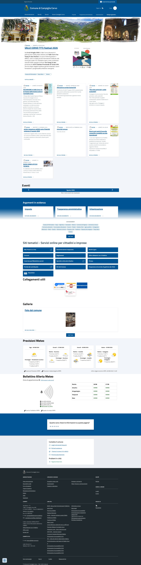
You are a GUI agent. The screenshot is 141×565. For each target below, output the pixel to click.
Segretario (25, 498)
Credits (50, 559)
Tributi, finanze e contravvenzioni (79, 484)
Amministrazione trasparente (78, 513)
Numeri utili (25, 532)
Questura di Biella (51, 520)
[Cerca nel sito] (114, 8)
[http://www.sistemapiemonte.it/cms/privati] (82, 286)
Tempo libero (96, 229)
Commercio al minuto (93, 224)
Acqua (56, 224)
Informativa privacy (76, 506)
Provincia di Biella (51, 511)
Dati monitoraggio (27, 559)
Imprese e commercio (76, 481)
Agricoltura (61, 224)
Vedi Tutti (70, 236)
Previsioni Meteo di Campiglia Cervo (55, 527)
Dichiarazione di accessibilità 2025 (55, 553)
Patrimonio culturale (61, 229)
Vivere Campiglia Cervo (58, 14)
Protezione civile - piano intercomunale (56, 529)
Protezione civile (70, 229)
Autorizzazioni (50, 484)
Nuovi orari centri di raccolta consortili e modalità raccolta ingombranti (98, 133)
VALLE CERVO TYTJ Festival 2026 (41, 47)
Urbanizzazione (99, 14)
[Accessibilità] (4, 560)
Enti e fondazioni (27, 486)
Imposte (74, 14)
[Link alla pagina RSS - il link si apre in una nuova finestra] (102, 8)
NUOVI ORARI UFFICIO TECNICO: (30, 165)
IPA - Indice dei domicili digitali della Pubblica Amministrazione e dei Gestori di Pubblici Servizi (58, 541)
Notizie (97, 481)
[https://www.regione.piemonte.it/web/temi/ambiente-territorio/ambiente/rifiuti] (71, 286)
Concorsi (69, 227)
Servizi (47, 14)
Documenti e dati (27, 484)
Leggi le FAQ (74, 514)
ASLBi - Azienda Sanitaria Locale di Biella (57, 515)
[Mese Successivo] (112, 189)
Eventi (97, 493)
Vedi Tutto (70, 335)
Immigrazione (96, 227)
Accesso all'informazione (48, 224)
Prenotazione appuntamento (78, 518)
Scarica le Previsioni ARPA (33, 371)
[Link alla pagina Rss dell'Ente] (96, 506)
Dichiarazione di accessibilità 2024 (55, 550)
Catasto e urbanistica (52, 486)
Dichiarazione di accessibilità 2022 (55, 546)
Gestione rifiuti (80, 227)
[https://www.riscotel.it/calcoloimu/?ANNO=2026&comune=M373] (59, 286)
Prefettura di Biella (51, 518)
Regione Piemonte (28, 1)
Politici (24, 493)
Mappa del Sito (62, 559)
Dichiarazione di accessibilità (78, 511)
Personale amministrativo (29, 491)
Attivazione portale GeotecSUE (66, 88)
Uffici (24, 495)
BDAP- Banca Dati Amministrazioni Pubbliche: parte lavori (58, 507)
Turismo (70, 231)
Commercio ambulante (47, 227)
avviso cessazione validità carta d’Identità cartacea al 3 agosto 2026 (37, 130)
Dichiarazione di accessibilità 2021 (55, 536)
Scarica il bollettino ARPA (33, 410)
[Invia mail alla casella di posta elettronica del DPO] (32, 540)
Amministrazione (29, 14)
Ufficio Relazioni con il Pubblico (30, 527)
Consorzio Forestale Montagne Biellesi (56, 534)
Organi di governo (27, 488)
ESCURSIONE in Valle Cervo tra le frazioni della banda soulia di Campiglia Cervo (32, 92)
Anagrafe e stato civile (52, 481)
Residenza (77, 229)
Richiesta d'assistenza (76, 520)
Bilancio (74, 224)
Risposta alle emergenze (86, 229)
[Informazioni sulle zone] (47, 380)
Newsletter (98, 508)
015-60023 (30, 511)
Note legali (74, 508)
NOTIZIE (28, 45)
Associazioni (68, 224)
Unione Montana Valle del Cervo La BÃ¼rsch (58, 525)
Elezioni (74, 227)
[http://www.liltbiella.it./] (70, 292)
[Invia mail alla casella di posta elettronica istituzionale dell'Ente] (34, 515)
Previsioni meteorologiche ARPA (52, 371)
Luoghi (97, 491)
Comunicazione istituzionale (60, 227)
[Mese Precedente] (28, 189)
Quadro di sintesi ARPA (49, 410)
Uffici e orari (26, 530)
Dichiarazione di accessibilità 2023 (55, 548)
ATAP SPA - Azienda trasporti (54, 532)
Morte (49, 229)
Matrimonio (44, 229)
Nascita (54, 229)
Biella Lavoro (50, 522)
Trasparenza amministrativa (85, 14)
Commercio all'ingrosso (82, 224)
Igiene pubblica (88, 227)
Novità (39, 14)
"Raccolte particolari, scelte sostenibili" (97, 91)
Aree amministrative (28, 481)
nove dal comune (62, 129)
